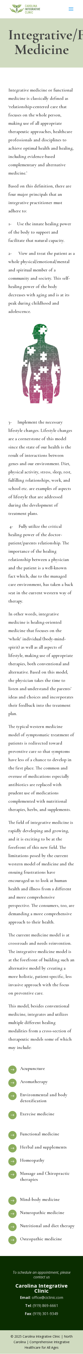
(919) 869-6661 (45, 1305)
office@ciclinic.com (47, 1297)
